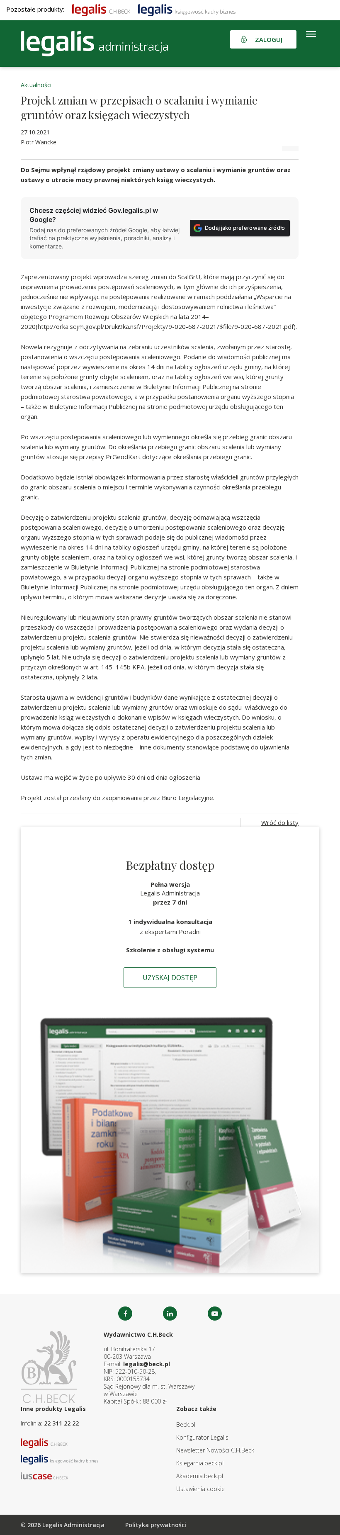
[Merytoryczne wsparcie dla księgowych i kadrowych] (187, 9)
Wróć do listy (280, 822)
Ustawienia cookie (200, 1489)
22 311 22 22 (61, 1423)
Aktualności (36, 85)
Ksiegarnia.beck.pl (199, 1463)
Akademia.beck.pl (199, 1476)
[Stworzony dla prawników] (101, 9)
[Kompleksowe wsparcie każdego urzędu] (94, 43)
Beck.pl (185, 1424)
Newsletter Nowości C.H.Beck (215, 1450)
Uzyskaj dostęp (170, 977)
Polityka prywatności (155, 1525)
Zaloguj (268, 39)
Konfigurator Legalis (202, 1437)
